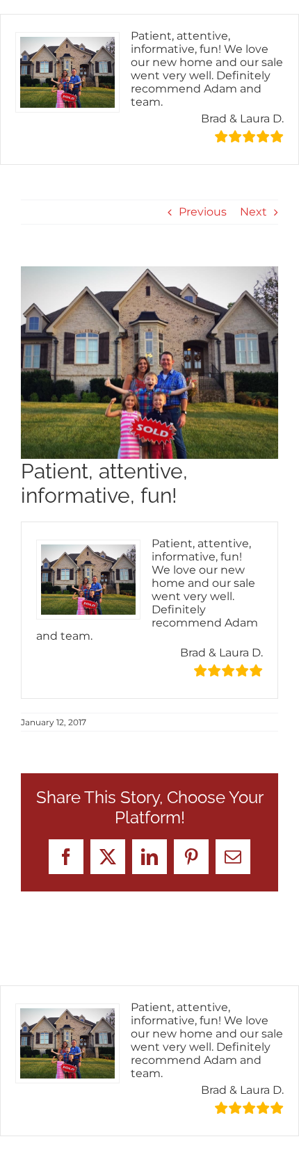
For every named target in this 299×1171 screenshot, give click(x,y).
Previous (203, 211)
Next (253, 211)
